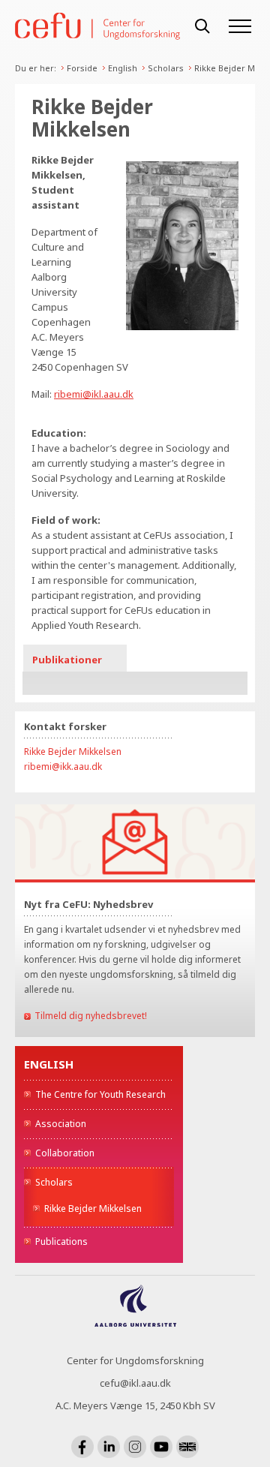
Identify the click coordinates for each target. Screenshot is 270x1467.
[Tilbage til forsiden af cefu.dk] (97, 27)
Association (60, 1123)
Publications (61, 1241)
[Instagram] (135, 1446)
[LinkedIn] (109, 1446)
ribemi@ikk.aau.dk (63, 766)
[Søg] (203, 26)
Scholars (166, 68)
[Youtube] (161, 1446)
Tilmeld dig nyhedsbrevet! (90, 1015)
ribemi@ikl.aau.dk (94, 394)
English (122, 68)
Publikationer (67, 659)
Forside (82, 68)
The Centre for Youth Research (100, 1094)
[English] (187, 1446)
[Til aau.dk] (135, 1322)
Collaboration (64, 1153)
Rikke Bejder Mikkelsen (93, 1208)
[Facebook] (82, 1446)
